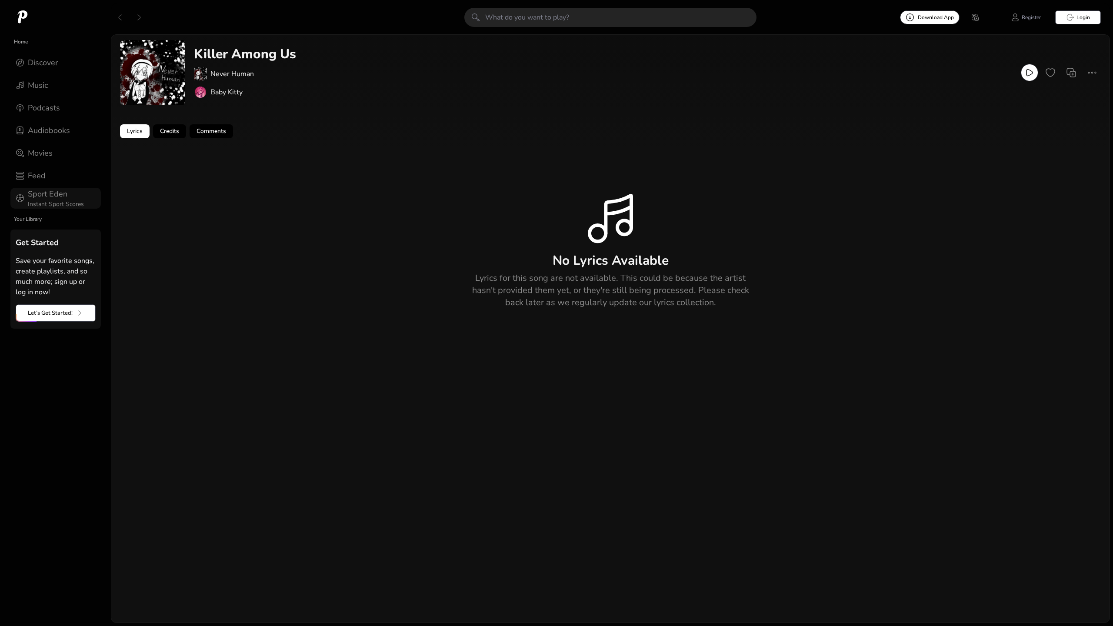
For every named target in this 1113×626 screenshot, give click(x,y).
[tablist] (610, 131)
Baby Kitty (226, 92)
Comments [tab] (211, 131)
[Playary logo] (22, 17)
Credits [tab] (169, 131)
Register (1031, 17)
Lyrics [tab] (135, 131)
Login (1083, 17)
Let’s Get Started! (50, 313)
